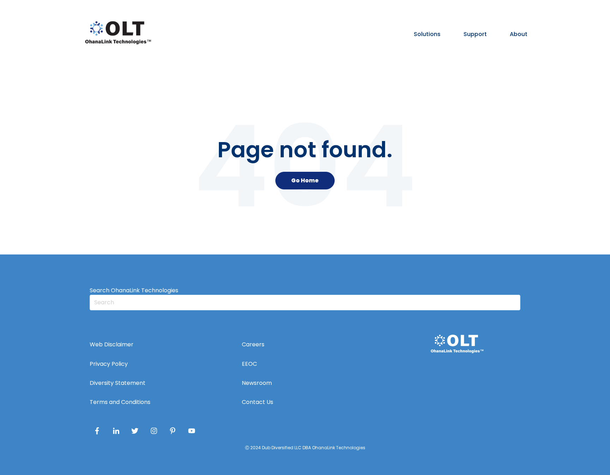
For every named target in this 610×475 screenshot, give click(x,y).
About (518, 34)
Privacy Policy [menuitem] (109, 364)
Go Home (305, 180)
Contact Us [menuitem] (257, 402)
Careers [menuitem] (253, 344)
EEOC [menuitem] (249, 364)
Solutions (427, 34)
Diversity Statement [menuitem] (117, 383)
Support (475, 34)
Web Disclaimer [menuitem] (111, 344)
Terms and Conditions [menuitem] (120, 402)
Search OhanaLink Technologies (134, 290)
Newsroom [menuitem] (257, 383)
